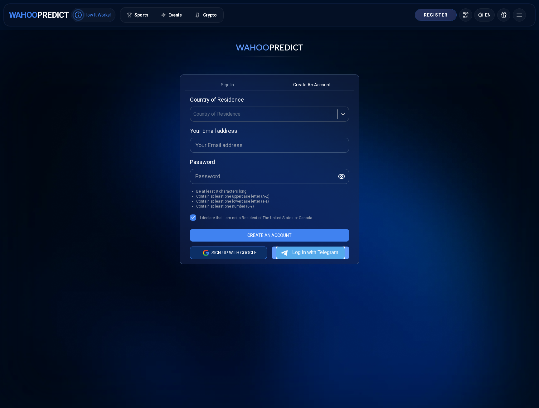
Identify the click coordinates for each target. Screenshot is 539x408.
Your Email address (213, 130)
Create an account (312, 84)
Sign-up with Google (234, 252)
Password (202, 162)
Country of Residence (217, 99)
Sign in (227, 84)
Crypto (210, 14)
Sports (141, 14)
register (436, 14)
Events (175, 14)
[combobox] (194, 114)
